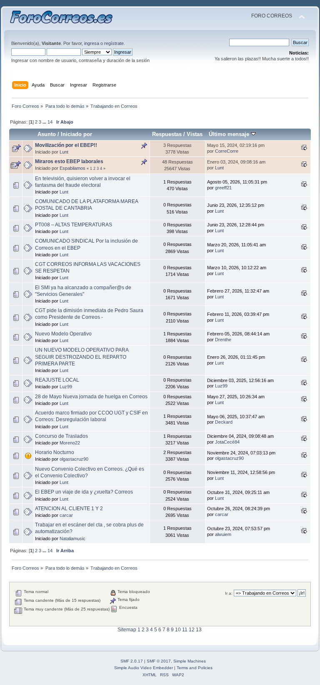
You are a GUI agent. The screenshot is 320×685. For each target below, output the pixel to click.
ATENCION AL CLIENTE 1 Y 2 (69, 508)
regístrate (114, 43)
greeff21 (223, 187)
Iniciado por (76, 134)
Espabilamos (72, 168)
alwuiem (223, 534)
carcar (66, 515)
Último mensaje (230, 134)
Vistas (194, 134)
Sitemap (127, 630)
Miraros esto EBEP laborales (69, 161)
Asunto (47, 134)
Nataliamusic (72, 538)
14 (50, 121)
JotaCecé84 (227, 441)
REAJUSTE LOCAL (57, 380)
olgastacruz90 (74, 459)
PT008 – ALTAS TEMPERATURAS (73, 225)
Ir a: (228, 593)
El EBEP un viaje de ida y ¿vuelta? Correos (84, 492)
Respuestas (167, 134)
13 (199, 630)
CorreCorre (226, 151)
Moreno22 (70, 442)
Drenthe (223, 339)
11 (185, 630)
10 (178, 630)
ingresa (91, 43)
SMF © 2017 (159, 661)
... (45, 121)
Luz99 (66, 386)
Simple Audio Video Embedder (143, 667)
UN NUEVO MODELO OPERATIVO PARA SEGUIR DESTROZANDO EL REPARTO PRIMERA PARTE (81, 356)
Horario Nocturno (54, 452)
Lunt (64, 151)
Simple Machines (189, 661)
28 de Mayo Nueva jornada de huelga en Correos (91, 397)
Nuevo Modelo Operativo (63, 334)
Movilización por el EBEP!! (66, 145)
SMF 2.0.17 (131, 661)
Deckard (223, 421)
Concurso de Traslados (61, 436)
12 (192, 630)
